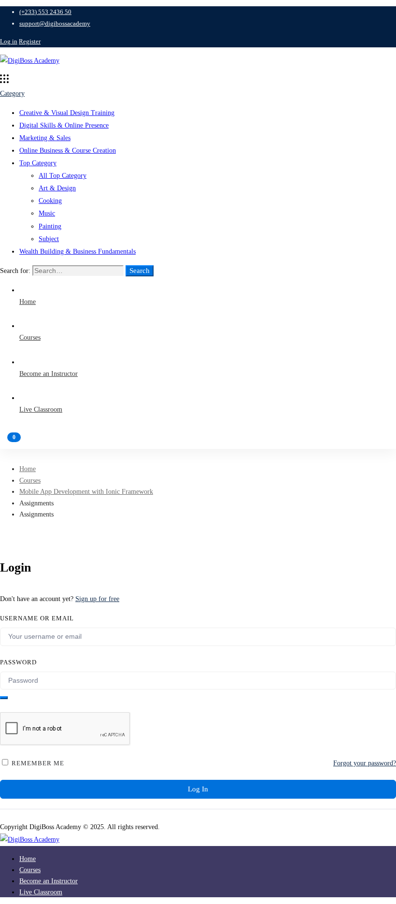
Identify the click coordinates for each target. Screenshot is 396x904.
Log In (198, 789)
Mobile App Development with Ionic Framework (86, 491)
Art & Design (57, 188)
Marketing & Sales (45, 138)
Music (47, 213)
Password (18, 662)
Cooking (50, 200)
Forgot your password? (364, 763)
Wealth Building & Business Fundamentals (77, 251)
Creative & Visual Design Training (66, 112)
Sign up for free (97, 599)
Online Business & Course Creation (67, 150)
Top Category (38, 163)
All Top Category (62, 175)
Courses (30, 480)
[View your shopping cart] (198, 441)
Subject (49, 239)
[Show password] (4, 697)
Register (30, 41)
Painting (50, 226)
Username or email (37, 618)
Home (27, 469)
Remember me (37, 763)
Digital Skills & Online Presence (64, 125)
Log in (8, 41)
